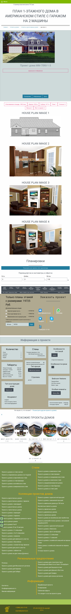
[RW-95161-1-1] (50, 430)
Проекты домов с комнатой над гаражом (15, 545)
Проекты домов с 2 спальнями (48, 534)
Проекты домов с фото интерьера (49, 531)
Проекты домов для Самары (47, 573)
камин (54, 355)
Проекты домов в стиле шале (48, 489)
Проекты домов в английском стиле (14, 483)
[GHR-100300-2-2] (21, 430)
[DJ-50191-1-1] (35, 430)
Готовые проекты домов (46, 551)
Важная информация (8, 591)
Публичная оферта (44, 590)
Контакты (5, 585)
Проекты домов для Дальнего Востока (50, 570)
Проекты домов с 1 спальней (47, 537)
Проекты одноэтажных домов (29, 27)
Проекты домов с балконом (47, 529)
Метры (49, 276)
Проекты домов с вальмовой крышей (50, 500)
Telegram (41, 321)
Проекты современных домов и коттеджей (16, 475)
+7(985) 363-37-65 (21, 607)
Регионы (5, 563)
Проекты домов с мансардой (11, 504)
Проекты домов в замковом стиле (49, 471)
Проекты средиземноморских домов (50, 483)
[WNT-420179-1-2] (7, 430)
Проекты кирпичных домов (47, 515)
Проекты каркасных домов (47, 509)
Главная (5, 27)
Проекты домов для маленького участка (15, 539)
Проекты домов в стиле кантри (12, 472)
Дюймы (26, 276)
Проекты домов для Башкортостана (50, 567)
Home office (56, 393)
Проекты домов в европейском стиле (14, 478)
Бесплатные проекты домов (47, 506)
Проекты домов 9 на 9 (9, 524)
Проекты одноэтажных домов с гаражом (15, 501)
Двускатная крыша (34, 370)
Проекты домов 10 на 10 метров (12, 527)
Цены (45, 96)
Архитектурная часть (14, 311)
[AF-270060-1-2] (64, 430)
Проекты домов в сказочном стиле (49, 480)
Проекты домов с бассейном (11, 542)
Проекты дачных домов (10, 521)
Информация (37, 96)
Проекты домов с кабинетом (11, 550)
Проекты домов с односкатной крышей (51, 497)
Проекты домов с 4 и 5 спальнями (13, 533)
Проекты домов (14, 27)
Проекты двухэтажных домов (12, 507)
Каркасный (9, 390)
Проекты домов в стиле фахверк (13, 481)
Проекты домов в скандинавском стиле (51, 477)
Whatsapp (59, 313)
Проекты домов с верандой (11, 513)
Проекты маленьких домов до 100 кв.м (51, 503)
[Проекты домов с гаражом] (52, 367)
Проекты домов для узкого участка (13, 547)
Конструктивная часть (14, 314)
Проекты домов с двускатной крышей (51, 526)
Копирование (42, 588)
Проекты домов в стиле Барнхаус (49, 486)
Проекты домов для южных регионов (50, 576)
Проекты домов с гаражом (11, 515)
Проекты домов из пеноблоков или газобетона (53, 518)
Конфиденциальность (9, 588)
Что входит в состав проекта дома (49, 593)
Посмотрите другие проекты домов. (45, 410)
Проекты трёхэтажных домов (12, 510)
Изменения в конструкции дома (17, 316)
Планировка (27, 96)
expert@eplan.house (44, 313)
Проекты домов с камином (11, 536)
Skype (51, 321)
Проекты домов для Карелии (11, 569)
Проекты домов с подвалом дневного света (16, 518)
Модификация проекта (45, 585)
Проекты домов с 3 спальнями (12, 530)
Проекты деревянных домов (47, 512)
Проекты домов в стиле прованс (49, 474)
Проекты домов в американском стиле (15, 486)
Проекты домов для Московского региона (16, 566)
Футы (3, 276)
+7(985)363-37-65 (44, 329)
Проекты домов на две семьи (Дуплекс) (15, 553)
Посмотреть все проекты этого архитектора (35, 268)
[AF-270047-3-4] (35, 449)
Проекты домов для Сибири (11, 571)
